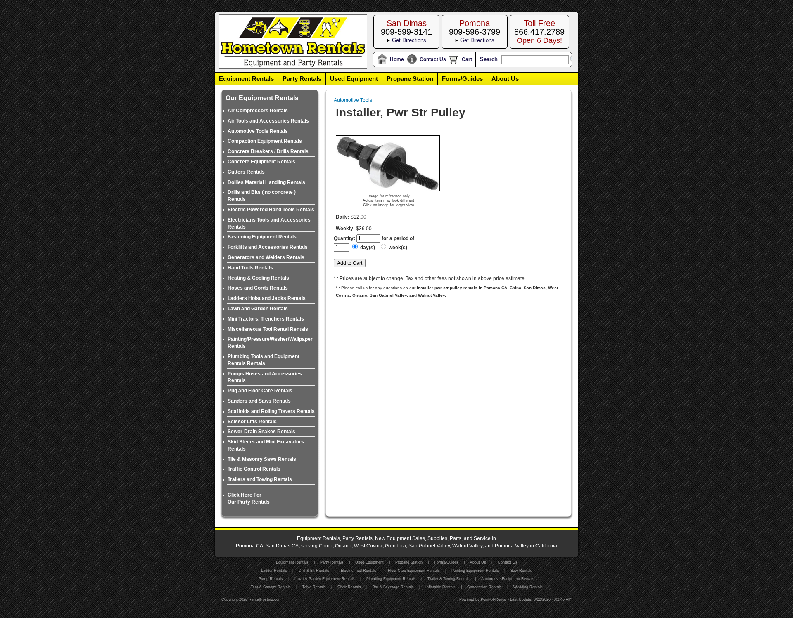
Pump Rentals (271, 579)
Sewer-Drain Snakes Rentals (261, 431)
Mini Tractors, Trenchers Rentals (266, 319)
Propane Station (410, 78)
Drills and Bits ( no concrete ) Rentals (262, 195)
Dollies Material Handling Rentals (266, 182)
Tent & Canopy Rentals (271, 587)
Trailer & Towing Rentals (448, 579)
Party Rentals (302, 78)
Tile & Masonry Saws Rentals (262, 459)
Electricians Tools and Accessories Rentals (269, 223)
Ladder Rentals (274, 570)
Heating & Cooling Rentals (258, 278)
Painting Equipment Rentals (475, 570)
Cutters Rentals (246, 172)
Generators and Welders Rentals (266, 257)
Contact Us (433, 59)
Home (397, 59)
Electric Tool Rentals (358, 570)
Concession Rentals (484, 587)
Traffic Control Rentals (254, 469)
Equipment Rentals (246, 78)
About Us (505, 78)
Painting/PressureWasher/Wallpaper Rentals (270, 342)
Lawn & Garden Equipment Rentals (324, 579)
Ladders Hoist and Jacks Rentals (267, 298)
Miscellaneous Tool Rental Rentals (268, 329)
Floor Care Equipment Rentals (414, 570)
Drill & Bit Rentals (314, 570)
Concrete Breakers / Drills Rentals (268, 151)
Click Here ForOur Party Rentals (249, 498)
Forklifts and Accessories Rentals (268, 247)
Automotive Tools (353, 100)
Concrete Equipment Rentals (261, 162)
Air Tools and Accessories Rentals (268, 121)
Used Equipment (354, 78)
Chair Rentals (349, 587)
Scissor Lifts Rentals (252, 422)
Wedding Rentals (528, 587)
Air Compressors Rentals (258, 110)
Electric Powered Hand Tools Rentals (271, 209)
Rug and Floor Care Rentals (260, 391)
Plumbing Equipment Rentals (391, 579)
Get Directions (409, 40)
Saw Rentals (521, 570)
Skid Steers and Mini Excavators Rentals (266, 445)
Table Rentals (314, 587)
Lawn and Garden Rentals (258, 308)
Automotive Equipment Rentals (507, 579)
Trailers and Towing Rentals (260, 479)
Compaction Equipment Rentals (265, 141)
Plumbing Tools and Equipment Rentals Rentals (263, 360)
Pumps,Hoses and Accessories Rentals (265, 377)
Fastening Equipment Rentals (262, 237)
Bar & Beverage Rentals (393, 587)
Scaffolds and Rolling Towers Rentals (271, 411)
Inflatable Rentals (440, 587)
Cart (467, 59)
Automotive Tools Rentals (258, 131)
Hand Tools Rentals (250, 268)
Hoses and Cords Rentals (258, 288)
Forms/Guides (462, 78)
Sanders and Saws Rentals (259, 401)
